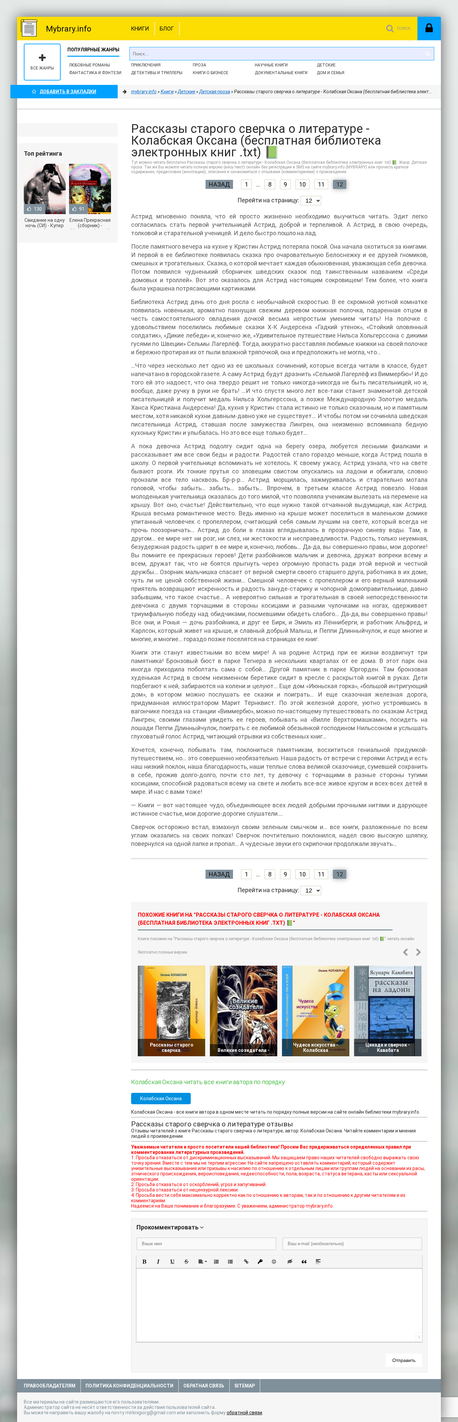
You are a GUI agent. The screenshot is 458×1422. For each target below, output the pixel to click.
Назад (219, 184)
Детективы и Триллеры (156, 72)
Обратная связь (203, 1385)
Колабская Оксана (161, 1098)
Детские (326, 65)
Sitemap (244, 1385)
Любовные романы (89, 65)
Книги (140, 28)
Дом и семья (330, 72)
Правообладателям (49, 1385)
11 (321, 184)
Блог (167, 28)
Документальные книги (281, 72)
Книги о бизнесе (210, 72)
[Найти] (427, 54)
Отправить (403, 1360)
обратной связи (244, 1412)
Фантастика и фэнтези (95, 72)
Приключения (146, 65)
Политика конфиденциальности (129, 1385)
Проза (199, 65)
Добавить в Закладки (68, 91)
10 (302, 184)
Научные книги (271, 65)
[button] (144, 1261)
